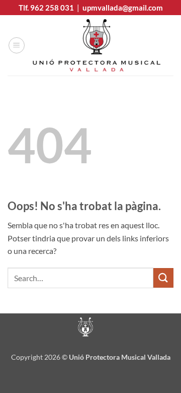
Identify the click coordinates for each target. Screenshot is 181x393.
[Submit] (163, 278)
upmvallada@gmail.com (122, 7)
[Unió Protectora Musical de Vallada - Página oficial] (96, 45)
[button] (17, 45)
